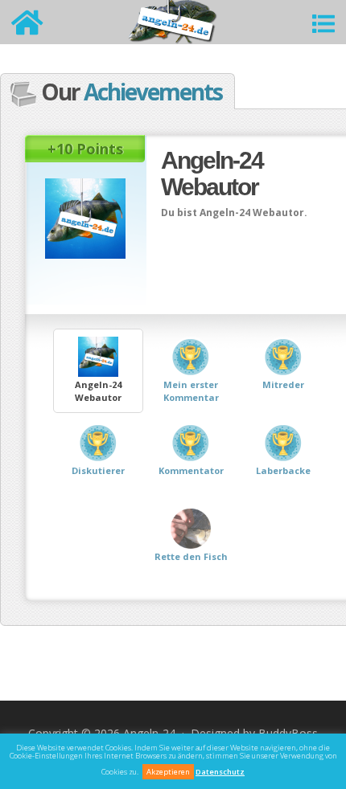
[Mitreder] (283, 409)
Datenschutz (220, 772)
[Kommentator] (192, 495)
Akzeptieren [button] (168, 772)
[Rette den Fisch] (191, 581)
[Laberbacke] (283, 495)
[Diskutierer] (99, 495)
